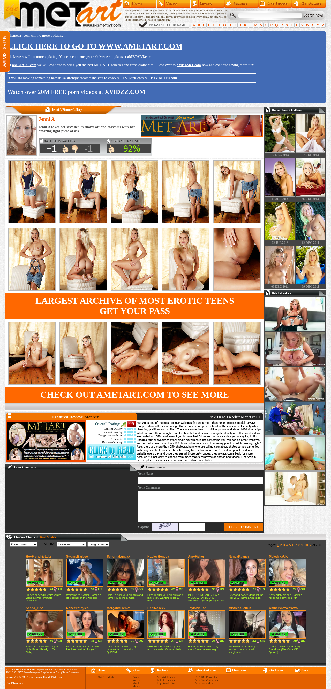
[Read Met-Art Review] (111, 459)
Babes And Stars (205, 670)
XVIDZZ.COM (125, 92)
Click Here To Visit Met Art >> (233, 417)
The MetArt (63, 14)
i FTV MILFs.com (163, 78)
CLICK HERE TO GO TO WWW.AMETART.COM (94, 46)
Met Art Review (207, 4)
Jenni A (47, 119)
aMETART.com (139, 57)
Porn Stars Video (204, 683)
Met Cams (275, 4)
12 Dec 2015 (280, 155)
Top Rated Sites (166, 683)
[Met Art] (46, 441)
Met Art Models (241, 4)
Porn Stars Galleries (206, 680)
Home (139, 4)
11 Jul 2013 (280, 199)
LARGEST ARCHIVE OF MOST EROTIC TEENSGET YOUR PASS (134, 306)
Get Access (309, 4)
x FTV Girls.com (130, 78)
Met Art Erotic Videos (173, 4)
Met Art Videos (136, 685)
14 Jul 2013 (310, 155)
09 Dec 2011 (280, 286)
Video (136, 670)
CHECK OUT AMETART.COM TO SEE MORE (134, 395)
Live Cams (239, 670)
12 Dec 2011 (310, 243)
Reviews (162, 670)
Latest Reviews (166, 680)
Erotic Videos (136, 678)
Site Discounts (14, 683)
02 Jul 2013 (310, 199)
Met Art (92, 417)
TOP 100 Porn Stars (206, 676)
